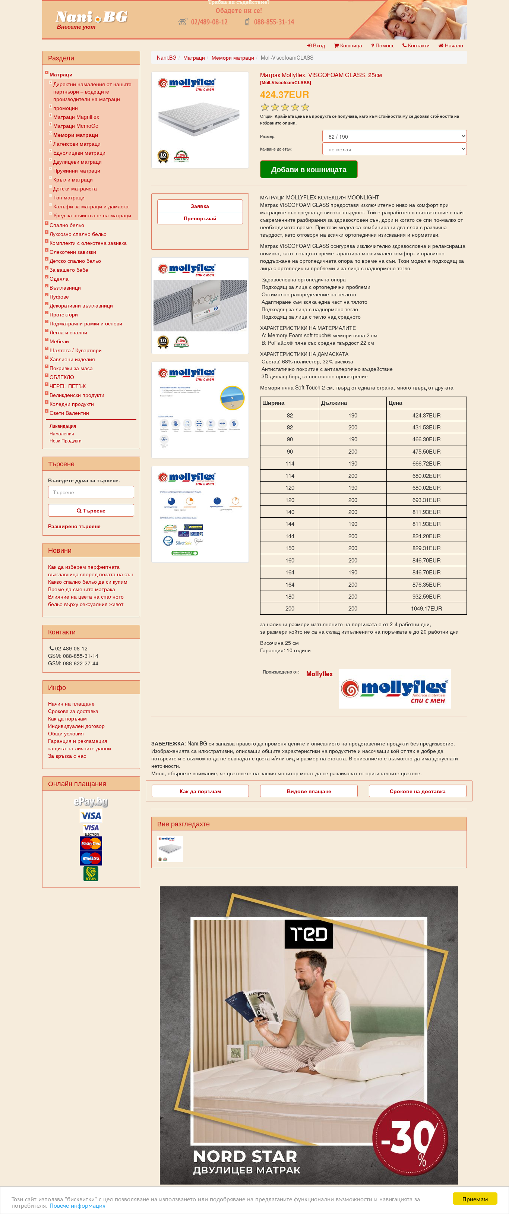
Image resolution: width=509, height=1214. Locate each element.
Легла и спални (68, 332)
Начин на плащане (71, 703)
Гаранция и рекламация (77, 740)
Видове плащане (309, 791)
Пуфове (59, 296)
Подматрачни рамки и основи (86, 323)
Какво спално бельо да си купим (87, 581)
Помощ (383, 45)
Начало (453, 45)
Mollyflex (319, 673)
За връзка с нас (67, 755)
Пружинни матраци (76, 170)
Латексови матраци (77, 143)
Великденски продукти (77, 394)
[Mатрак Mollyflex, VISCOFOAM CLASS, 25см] (200, 120)
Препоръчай (200, 218)
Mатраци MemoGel (76, 125)
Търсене (93, 510)
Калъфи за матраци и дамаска (91, 206)
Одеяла (59, 278)
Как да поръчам (67, 718)
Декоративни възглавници (81, 305)
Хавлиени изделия (72, 359)
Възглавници (65, 287)
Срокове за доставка (73, 711)
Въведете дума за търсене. (84, 480)
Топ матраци (69, 197)
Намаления (62, 433)
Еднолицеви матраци (79, 152)
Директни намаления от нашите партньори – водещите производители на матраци (92, 91)
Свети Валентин (69, 412)
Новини (60, 550)
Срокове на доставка (418, 791)
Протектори (64, 314)
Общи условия (66, 733)
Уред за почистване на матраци (92, 215)
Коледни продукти (72, 403)
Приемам (475, 1198)
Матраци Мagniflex (76, 116)
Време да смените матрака (81, 589)
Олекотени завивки (73, 251)
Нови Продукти (66, 440)
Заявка (200, 205)
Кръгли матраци (73, 179)
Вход (318, 45)
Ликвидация (63, 426)
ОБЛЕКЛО (62, 377)
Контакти (418, 45)
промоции (65, 107)
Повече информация (77, 1205)
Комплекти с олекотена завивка (88, 242)
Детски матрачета (75, 188)
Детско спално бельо (75, 260)
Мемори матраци (75, 134)
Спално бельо (67, 224)
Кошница (350, 45)
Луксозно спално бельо (78, 233)
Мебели (59, 341)
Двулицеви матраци (77, 161)
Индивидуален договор (76, 725)
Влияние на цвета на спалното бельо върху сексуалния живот (86, 600)
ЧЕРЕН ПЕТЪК (68, 386)
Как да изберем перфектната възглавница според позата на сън (90, 570)
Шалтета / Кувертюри (76, 350)
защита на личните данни (79, 748)
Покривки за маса (71, 368)
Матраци (61, 74)
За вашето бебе (69, 269)
